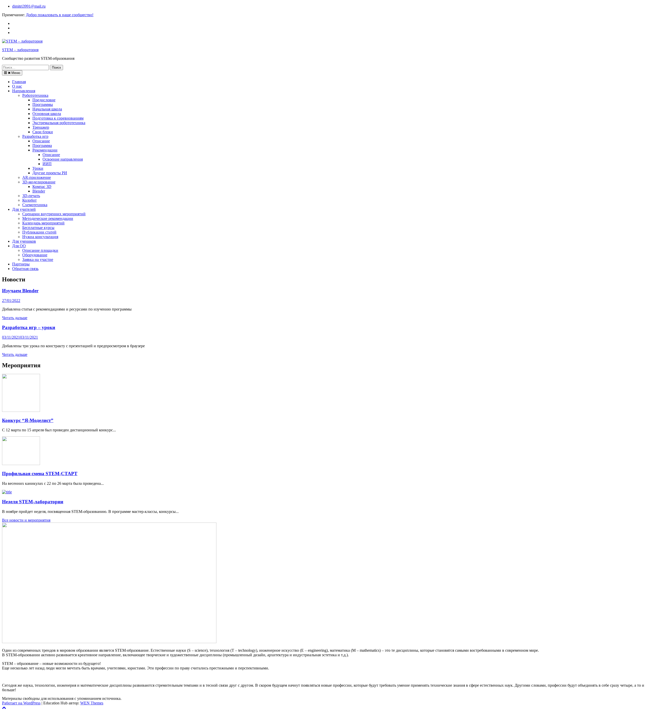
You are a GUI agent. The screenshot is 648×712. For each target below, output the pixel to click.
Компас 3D (41, 186)
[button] (26, 520)
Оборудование (34, 255)
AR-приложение (36, 177)
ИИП (47, 164)
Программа (42, 145)
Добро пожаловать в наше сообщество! (59, 15)
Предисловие (43, 100)
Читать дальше (14, 318)
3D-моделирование (38, 182)
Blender (38, 191)
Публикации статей (39, 232)
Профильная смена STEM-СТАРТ (39, 473)
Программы (42, 104)
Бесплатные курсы (38, 227)
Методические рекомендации (47, 218)
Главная (19, 82)
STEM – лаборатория (20, 50)
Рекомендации (44, 150)
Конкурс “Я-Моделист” (27, 420)
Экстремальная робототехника (58, 123)
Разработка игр (35, 136)
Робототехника (35, 95)
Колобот (29, 200)
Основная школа (46, 113)
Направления (23, 91)
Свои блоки (42, 132)
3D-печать (31, 196)
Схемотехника (34, 205)
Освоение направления (63, 159)
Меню (15, 73)
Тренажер (40, 127)
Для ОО (19, 246)
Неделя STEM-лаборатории (32, 501)
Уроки (37, 168)
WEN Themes (91, 703)
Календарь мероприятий (43, 223)
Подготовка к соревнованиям (58, 118)
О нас (17, 86)
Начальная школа (47, 109)
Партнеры (21, 264)
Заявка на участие (37, 259)
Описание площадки (40, 250)
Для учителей (24, 209)
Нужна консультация (40, 237)
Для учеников (24, 241)
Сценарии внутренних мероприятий (54, 214)
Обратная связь (25, 268)
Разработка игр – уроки (28, 327)
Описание (41, 141)
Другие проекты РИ (49, 173)
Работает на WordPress (21, 703)
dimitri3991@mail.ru (29, 6)
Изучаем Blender (20, 290)
